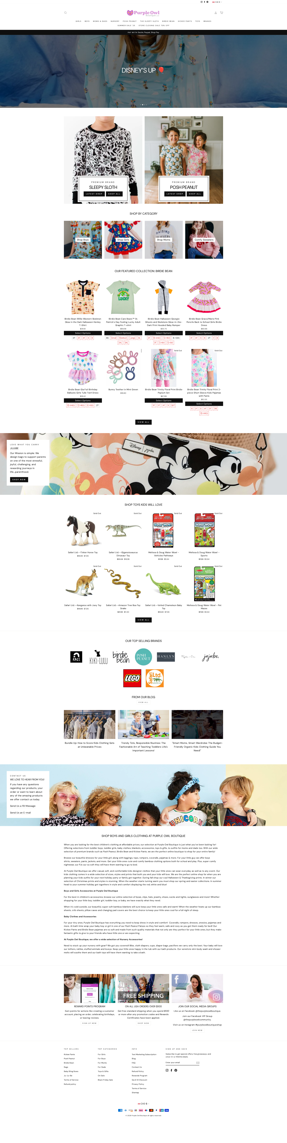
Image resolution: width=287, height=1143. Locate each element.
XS (107, 337)
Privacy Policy (138, 1084)
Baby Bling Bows (71, 1071)
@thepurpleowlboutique (208, 1011)
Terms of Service (71, 1080)
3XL (126, 342)
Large (133, 337)
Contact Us (137, 1067)
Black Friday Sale (105, 1080)
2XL (120, 342)
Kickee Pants (185, 21)
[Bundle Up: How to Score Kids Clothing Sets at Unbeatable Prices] (89, 724)
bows (138, 897)
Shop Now (19, 479)
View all (143, 422)
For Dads (102, 1067)
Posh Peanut (130, 21)
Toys (197, 21)
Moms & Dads (100, 21)
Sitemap (135, 1092)
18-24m (157, 337)
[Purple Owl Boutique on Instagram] (167, 1070)
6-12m (176, 337)
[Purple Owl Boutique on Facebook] (171, 1070)
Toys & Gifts (103, 1071)
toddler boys (96, 848)
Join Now (197, 1030)
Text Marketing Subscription (144, 1054)
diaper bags (162, 945)
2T (74, 337)
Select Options (83, 333)
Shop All (114, 194)
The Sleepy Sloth (149, 21)
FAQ (133, 1063)
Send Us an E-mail (20, 812)
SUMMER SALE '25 (126, 25)
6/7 (173, 405)
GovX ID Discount (139, 1080)
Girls (78, 21)
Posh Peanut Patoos (135, 926)
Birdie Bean (168, 21)
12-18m (167, 337)
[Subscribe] (197, 1062)
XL (139, 337)
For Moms (102, 1063)
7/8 (215, 408)
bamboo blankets (122, 906)
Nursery (115, 21)
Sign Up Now (89, 1023)
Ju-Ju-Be (68, 1075)
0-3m (170, 342)
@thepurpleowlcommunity (197, 1019)
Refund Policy (138, 1071)
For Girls (101, 1054)
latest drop (94, 194)
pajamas (99, 929)
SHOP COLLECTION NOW (143, 78)
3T (79, 337)
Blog (134, 1058)
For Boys (102, 1058)
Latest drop (175, 194)
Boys (87, 21)
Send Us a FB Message (23, 805)
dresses (90, 857)
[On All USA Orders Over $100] (143, 988)
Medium (123, 337)
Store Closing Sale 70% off (154, 25)
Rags (66, 1067)
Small (113, 337)
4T (84, 337)
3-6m (162, 342)
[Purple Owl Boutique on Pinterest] (175, 1070)
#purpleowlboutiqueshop (208, 1024)
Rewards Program (139, 1075)
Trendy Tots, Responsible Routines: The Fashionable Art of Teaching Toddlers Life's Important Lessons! (143, 746)
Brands (207, 21)
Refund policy (70, 1084)
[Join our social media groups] (197, 988)
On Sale (101, 1075)
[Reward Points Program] (89, 988)
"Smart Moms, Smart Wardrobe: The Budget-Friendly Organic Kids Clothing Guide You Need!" (197, 746)
